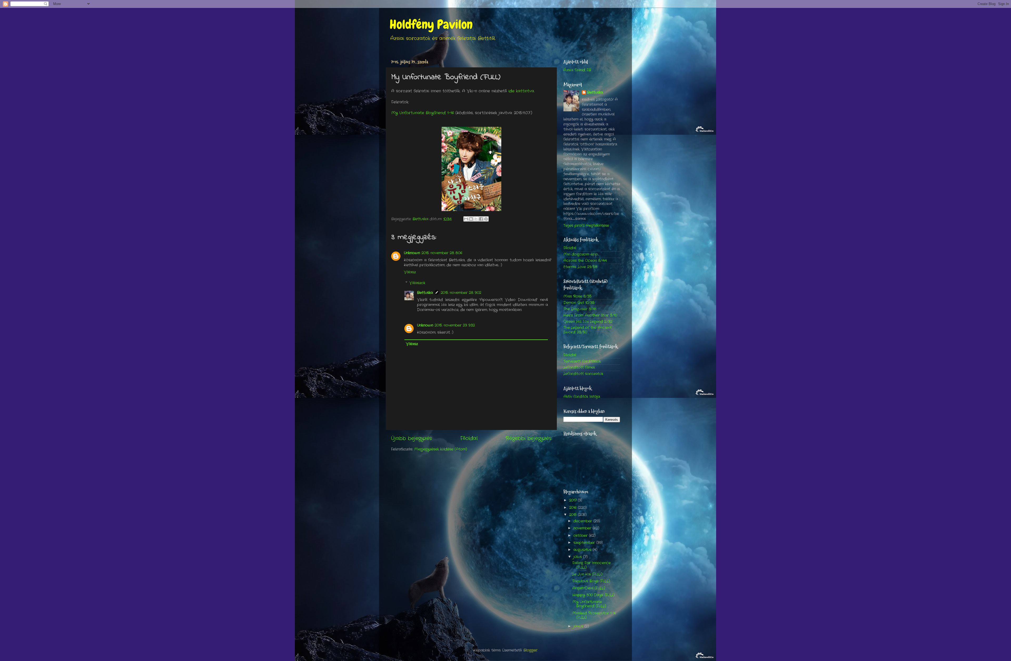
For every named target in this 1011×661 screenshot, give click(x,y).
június (578, 626)
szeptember (584, 542)
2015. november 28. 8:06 (442, 253)
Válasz (410, 272)
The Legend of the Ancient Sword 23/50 (587, 329)
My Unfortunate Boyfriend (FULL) (589, 604)
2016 (573, 507)
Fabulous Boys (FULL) (591, 581)
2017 (573, 500)
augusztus (583, 549)
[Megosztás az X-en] (476, 219)
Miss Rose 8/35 (577, 296)
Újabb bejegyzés (411, 438)
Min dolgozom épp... (581, 254)
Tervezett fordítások (582, 361)
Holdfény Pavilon (431, 24)
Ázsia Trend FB (577, 70)
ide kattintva (520, 91)
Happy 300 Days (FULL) (593, 595)
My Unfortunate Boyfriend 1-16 (422, 113)
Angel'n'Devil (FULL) (588, 588)
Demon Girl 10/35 (578, 302)
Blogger (530, 650)
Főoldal (469, 438)
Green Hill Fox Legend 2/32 (587, 321)
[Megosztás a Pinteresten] (486, 219)
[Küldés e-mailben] (466, 219)
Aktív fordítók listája (581, 396)
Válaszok (417, 283)
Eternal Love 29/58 (580, 266)
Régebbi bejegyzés (529, 438)
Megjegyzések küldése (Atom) (440, 449)
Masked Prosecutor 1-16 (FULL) (594, 615)
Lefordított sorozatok (583, 373)
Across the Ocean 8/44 (585, 260)
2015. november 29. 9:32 (455, 325)
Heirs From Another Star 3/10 (590, 315)
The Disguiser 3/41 (579, 309)
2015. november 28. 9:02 (461, 292)
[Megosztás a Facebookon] (481, 219)
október (581, 535)
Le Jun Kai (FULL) (587, 574)
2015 (573, 514)
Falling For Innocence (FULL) (591, 565)
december (583, 521)
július (578, 556)
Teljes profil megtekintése (586, 225)
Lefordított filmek (579, 367)
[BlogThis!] (471, 219)
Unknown (412, 253)
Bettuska (425, 292)
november (583, 528)
